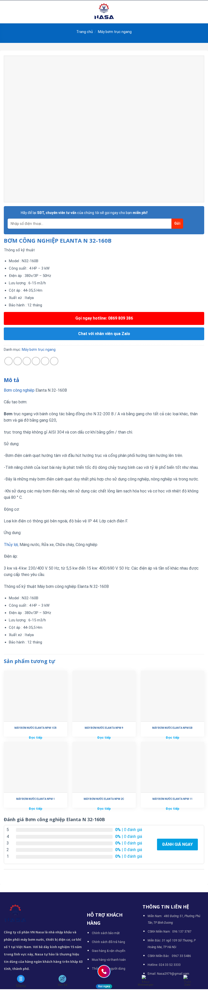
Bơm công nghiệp (19, 390)
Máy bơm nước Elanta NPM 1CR (35, 727)
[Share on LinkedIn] (54, 361)
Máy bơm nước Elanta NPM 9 (104, 727)
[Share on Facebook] (17, 361)
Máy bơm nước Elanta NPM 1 (35, 799)
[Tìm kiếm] (202, 11)
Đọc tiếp (35, 737)
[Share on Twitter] (27, 361)
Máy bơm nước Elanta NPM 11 (172, 799)
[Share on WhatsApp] (8, 361)
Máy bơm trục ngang (115, 32)
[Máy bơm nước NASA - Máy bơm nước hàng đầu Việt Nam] (104, 11)
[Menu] (7, 12)
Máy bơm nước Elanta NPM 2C (104, 799)
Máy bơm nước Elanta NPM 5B (172, 727)
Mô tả (11, 380)
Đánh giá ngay (177, 844)
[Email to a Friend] (36, 361)
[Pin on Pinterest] (45, 361)
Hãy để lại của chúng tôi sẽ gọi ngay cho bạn (84, 213)
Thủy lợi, (11, 544)
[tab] (11, 380)
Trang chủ (84, 32)
